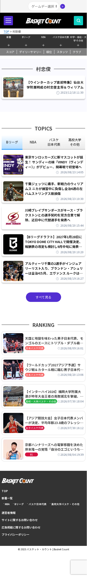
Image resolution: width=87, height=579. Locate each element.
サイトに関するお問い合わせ (20, 520)
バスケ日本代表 (61, 37)
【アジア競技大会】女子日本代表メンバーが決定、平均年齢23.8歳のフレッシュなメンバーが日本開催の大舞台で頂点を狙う (54, 420)
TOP (5, 491)
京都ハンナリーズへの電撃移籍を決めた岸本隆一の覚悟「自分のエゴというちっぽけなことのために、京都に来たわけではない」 (54, 447)
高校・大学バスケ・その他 (41, 401)
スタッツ (62, 52)
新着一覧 (7, 498)
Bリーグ (26, 37)
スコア (10, 52)
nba (33, 142)
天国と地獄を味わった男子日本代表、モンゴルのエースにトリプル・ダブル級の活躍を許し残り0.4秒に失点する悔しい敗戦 (54, 340)
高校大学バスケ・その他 (65, 504)
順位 (49, 52)
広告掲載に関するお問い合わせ (21, 527)
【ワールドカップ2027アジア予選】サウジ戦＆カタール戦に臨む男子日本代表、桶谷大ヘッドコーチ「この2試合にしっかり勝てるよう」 (53, 367)
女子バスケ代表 (35, 428)
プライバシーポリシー (15, 534)
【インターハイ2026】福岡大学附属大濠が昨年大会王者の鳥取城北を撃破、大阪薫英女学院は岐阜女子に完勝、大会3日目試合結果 (54, 394)
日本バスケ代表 (35, 348)
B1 (31, 454)
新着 (8, 37)
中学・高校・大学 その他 (78, 38)
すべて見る (43, 297)
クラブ (77, 52)
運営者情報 (9, 513)
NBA (43, 37)
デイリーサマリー (30, 52)
